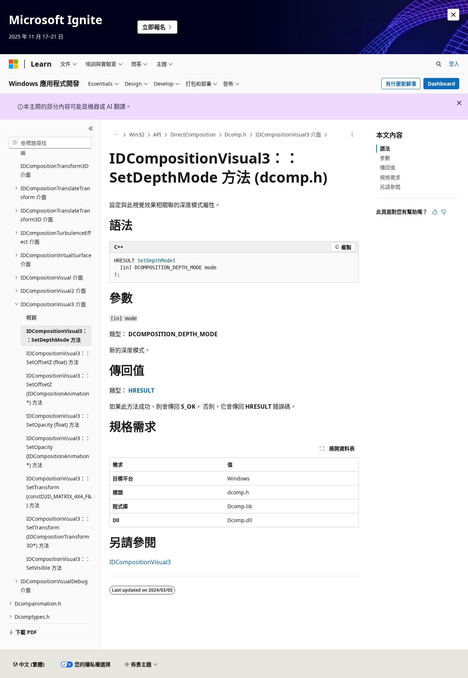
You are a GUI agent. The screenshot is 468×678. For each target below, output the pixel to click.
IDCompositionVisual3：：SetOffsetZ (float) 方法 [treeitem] (58, 358)
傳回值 (387, 167)
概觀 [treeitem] (31, 317)
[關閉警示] (453, 14)
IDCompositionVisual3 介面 (288, 134)
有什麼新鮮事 (401, 83)
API (157, 134)
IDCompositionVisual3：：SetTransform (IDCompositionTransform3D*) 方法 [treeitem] (58, 532)
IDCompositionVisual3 (140, 562)
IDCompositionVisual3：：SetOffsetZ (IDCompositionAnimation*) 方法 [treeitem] (58, 389)
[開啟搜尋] (438, 64)
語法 (385, 148)
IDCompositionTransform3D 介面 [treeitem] (54, 170)
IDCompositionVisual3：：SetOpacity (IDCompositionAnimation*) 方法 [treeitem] (58, 452)
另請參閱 (390, 186)
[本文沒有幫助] (443, 211)
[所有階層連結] (115, 135)
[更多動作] (352, 135)
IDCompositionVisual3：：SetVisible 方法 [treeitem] (58, 563)
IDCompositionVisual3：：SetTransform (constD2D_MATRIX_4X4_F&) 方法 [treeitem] (58, 492)
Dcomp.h (235, 134)
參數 (385, 157)
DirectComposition (193, 134)
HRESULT (141, 390)
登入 (454, 63)
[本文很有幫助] (434, 211)
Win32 (136, 134)
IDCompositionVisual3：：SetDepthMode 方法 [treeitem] (56, 335)
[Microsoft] (13, 64)
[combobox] (50, 143)
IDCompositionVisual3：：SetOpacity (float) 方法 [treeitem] (58, 420)
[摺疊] (90, 128)
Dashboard (441, 83)
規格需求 (390, 177)
